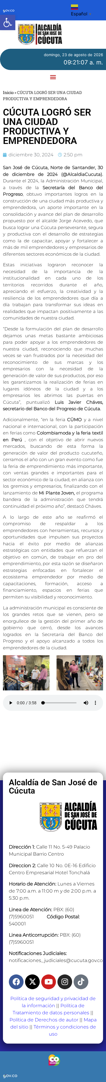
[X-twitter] (32, 981)
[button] (7, 22)
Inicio (8, 92)
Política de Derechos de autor (43, 1020)
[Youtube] (48, 981)
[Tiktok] (81, 981)
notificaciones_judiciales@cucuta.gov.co (56, 960)
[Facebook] (16, 981)
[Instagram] (64, 981)
